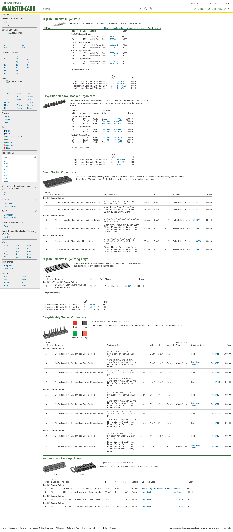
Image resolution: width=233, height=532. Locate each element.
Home (4, 528)
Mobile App (60, 528)
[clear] (140, 9)
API (99, 528)
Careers (50, 528)
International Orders (36, 528)
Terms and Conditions (208, 528)
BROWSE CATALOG (12, 3)
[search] (35, 157)
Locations (13, 528)
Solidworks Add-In (74, 528)
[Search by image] (150, 8)
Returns (23, 528)
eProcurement (89, 528)
